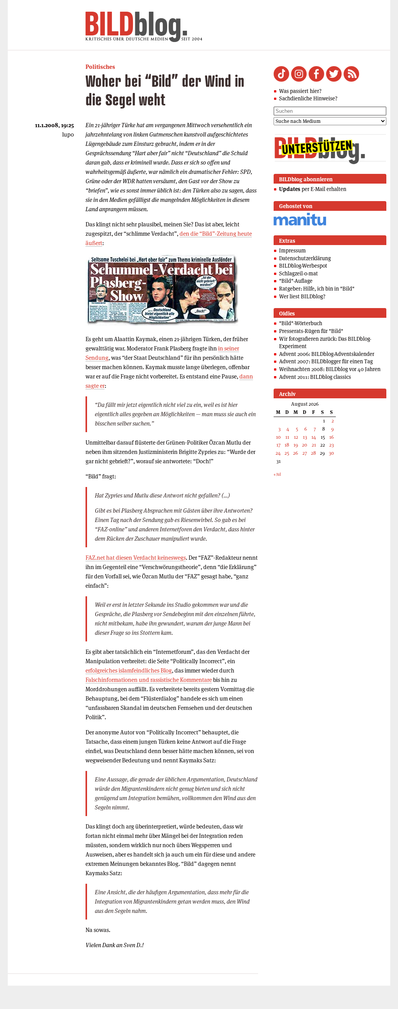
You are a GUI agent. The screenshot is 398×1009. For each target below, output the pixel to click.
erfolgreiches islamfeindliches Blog (129, 670)
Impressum (292, 250)
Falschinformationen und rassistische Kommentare (149, 679)
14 (313, 437)
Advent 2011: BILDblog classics (315, 376)
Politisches (100, 66)
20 (304, 444)
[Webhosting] (300, 224)
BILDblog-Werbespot (303, 265)
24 (278, 453)
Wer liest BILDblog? (302, 296)
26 (295, 453)
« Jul (277, 474)
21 (314, 444)
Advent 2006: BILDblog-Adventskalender (326, 353)
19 (295, 444)
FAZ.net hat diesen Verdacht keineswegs (136, 557)
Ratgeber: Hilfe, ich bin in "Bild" (316, 288)
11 (287, 437)
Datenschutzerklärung (305, 258)
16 (331, 437)
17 (278, 444)
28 (313, 453)
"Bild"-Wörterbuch (300, 323)
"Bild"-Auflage (295, 280)
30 (331, 453)
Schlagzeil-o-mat (298, 273)
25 (287, 453)
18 (287, 444)
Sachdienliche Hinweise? (308, 98)
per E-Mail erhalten (312, 189)
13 (305, 437)
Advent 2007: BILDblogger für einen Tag (326, 361)
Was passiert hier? (300, 91)
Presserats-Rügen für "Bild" (311, 331)
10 (278, 437)
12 (296, 437)
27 (304, 453)
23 (331, 444)
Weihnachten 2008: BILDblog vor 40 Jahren (330, 369)
